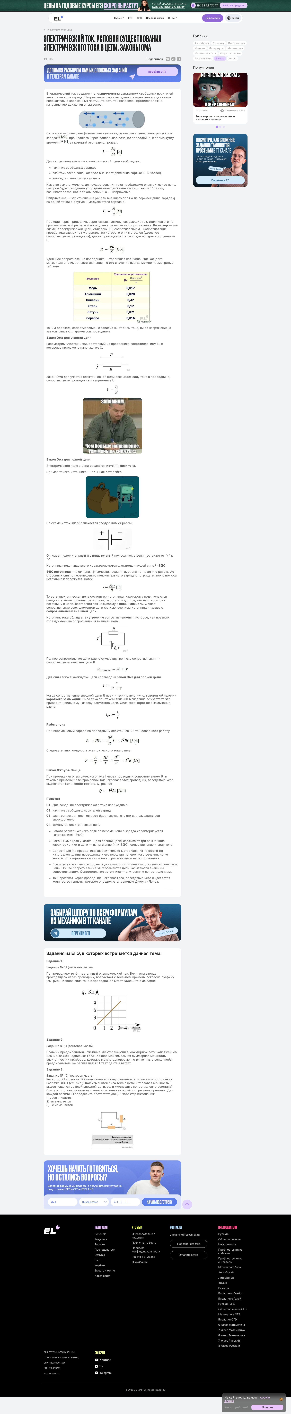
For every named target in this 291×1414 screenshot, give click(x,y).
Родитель (101, 1239)
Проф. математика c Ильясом (230, 1260)
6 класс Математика (231, 1324)
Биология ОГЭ (227, 1319)
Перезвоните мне (188, 1243)
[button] (217, 127)
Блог (98, 1260)
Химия (232, 58)
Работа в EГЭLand (143, 1256)
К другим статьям (59, 29)
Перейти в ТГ (157, 71)
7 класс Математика (231, 1330)
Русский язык (203, 58)
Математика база (205, 53)
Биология (218, 43)
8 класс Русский (229, 1345)
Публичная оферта (144, 1242)
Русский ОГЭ (226, 1304)
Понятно (267, 1407)
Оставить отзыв (189, 1254)
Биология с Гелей (229, 1298)
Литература (216, 48)
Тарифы (100, 1244)
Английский (202, 43)
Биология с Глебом (230, 1293)
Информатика (236, 43)
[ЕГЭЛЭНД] (58, 18)
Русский (223, 1234)
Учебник (100, 1265)
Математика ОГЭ (229, 1314)
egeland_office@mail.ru (185, 1234)
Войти (235, 17)
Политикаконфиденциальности (146, 1249)
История (200, 48)
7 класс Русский (229, 1340)
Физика (219, 58)
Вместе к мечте (105, 1270)
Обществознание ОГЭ (232, 1309)
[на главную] (67, 1230)
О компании (139, 1262)
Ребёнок (100, 1234)
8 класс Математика (231, 1335)
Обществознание (230, 53)
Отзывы (100, 1255)
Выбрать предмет (233, 5)
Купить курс (213, 17)
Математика (235, 48)
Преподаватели (105, 1249)
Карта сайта (102, 1275)
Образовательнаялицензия (143, 1235)
